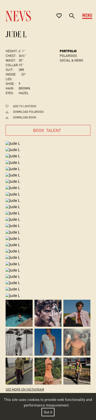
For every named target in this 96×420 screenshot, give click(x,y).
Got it (48, 412)
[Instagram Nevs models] (19, 313)
